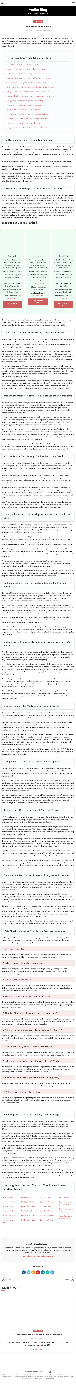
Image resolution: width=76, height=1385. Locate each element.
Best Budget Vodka (8, 1206)
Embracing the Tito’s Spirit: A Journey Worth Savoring (23, 123)
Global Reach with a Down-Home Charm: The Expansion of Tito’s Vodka (30, 96)
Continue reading (38, 1349)
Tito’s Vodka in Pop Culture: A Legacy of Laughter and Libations (27, 114)
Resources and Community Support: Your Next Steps (23, 110)
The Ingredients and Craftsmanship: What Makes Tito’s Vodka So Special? (31, 87)
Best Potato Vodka (7, 1197)
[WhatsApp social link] (47, 1272)
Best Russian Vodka (8, 1202)
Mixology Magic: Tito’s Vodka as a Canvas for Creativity (24, 101)
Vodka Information (38, 1266)
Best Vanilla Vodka (27, 1211)
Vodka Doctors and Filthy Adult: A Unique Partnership (38, 1334)
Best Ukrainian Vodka (28, 1215)
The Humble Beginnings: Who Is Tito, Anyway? (22, 65)
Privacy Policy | (47, 1372)
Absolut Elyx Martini (37, 283)
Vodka (36, 13)
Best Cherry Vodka (46, 1220)
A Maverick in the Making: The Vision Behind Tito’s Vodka (25, 69)
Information (44, 13)
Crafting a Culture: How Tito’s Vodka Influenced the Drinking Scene (28, 92)
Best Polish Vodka (27, 1197)
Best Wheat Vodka (46, 1202)
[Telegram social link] (52, 1272)
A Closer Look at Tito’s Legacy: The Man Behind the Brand (26, 83)
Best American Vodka (8, 1215)
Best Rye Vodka (45, 1197)
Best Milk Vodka (45, 1206)
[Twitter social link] (28, 1272)
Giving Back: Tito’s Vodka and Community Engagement (24, 105)
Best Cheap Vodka (7, 1211)
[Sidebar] (2, 418)
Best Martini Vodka (46, 1211)
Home (29, 13)
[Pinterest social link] (38, 1272)
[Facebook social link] (24, 1272)
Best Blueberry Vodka (28, 1220)
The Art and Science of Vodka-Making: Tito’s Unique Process (26, 74)
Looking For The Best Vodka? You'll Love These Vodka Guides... (28, 128)
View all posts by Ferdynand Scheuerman (38, 1256)
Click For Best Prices (12, 304)
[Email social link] (33, 1272)
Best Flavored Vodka (28, 1206)
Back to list (38, 1279)
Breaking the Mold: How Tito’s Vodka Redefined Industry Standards (28, 78)
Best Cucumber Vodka (66, 1197)
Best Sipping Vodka (27, 1202)
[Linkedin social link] (43, 1272)
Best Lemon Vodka (46, 1215)
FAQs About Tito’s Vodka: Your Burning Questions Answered (26, 119)
